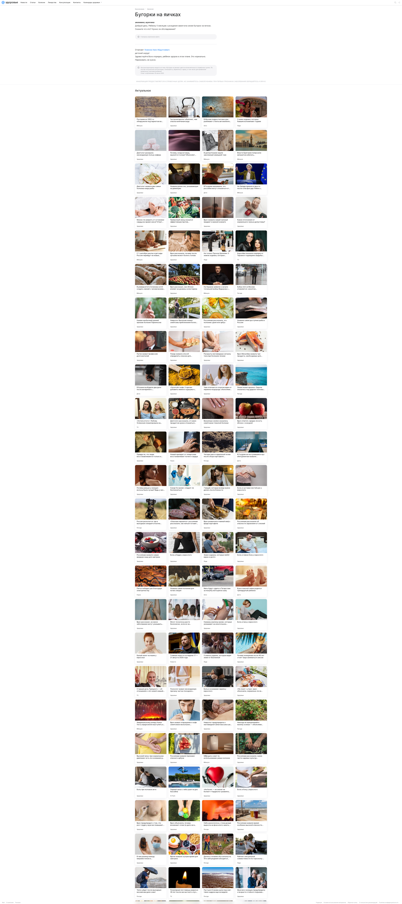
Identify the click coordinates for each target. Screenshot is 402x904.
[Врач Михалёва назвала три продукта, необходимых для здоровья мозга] (251, 346)
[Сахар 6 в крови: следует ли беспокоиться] (184, 480)
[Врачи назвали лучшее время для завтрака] (184, 849)
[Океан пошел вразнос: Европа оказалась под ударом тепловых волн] (251, 380)
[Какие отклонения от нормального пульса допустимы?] (251, 212)
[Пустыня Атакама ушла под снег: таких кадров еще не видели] (217, 883)
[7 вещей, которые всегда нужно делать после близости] (217, 480)
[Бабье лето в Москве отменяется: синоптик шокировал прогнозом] (251, 279)
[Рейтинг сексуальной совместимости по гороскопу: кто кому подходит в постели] (251, 849)
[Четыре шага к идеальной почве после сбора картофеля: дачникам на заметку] (217, 447)
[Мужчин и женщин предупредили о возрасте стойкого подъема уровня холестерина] (251, 883)
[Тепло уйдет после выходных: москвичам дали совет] (150, 883)
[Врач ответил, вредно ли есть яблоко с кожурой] (251, 413)
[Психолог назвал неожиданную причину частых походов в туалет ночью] (184, 682)
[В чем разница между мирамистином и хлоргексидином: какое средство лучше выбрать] (150, 849)
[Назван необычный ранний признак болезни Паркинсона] (150, 313)
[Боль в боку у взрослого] (251, 782)
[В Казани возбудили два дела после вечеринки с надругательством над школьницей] (150, 380)
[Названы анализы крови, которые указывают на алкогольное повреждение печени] (217, 614)
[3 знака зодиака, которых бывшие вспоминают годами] (251, 112)
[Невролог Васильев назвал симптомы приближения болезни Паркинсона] (184, 313)
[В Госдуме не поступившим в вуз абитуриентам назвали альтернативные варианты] (251, 447)
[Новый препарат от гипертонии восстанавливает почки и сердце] (184, 447)
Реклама (18, 902)
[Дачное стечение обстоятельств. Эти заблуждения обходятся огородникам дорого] (217, 849)
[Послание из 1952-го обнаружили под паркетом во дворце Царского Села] (150, 112)
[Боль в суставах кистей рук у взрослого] (251, 480)
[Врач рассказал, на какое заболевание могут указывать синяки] (150, 614)
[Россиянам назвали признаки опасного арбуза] (184, 749)
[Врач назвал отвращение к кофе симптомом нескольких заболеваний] (184, 715)
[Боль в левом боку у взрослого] (251, 547)
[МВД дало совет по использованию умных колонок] (217, 749)
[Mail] (3, 2)
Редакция (319, 902)
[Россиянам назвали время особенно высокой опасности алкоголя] (251, 816)
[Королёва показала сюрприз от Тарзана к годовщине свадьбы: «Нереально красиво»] (251, 246)
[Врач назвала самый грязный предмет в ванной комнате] (217, 212)
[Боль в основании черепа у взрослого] (217, 682)
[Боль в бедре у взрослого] (184, 547)
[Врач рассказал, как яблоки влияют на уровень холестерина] (184, 279)
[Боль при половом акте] (150, 782)
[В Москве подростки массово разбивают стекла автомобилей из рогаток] (217, 112)
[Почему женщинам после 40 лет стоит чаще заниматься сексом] (251, 648)
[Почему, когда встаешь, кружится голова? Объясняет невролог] (184, 145)
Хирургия (150, 9)
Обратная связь (352, 902)
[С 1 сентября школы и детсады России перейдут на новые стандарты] (150, 246)
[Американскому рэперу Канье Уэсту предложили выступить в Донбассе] (150, 715)
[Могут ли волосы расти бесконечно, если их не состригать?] (184, 614)
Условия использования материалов (335, 902)
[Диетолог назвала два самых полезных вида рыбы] (150, 179)
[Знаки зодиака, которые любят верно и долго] (217, 547)
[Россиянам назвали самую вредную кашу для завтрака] (150, 547)
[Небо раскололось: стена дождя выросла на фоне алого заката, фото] (217, 816)
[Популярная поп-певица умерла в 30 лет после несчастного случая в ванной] (184, 883)
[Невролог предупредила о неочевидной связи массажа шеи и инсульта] (217, 715)
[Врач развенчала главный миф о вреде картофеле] (217, 514)
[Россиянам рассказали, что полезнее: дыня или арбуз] (217, 313)
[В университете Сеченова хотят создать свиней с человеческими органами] (150, 279)
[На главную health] (11, 2)
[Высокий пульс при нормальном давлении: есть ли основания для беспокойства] (150, 749)
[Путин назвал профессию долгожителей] (150, 346)
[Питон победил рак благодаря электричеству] (150, 581)
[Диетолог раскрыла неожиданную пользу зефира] (150, 145)
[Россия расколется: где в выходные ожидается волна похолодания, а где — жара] (150, 514)
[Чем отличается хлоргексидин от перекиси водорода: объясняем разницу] (217, 380)
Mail (3, 902)
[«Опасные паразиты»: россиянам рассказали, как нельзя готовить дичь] (184, 514)
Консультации (139, 9)
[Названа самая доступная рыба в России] (251, 313)
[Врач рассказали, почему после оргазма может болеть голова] (184, 246)
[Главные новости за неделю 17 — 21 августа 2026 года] (184, 648)
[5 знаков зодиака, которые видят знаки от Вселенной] (217, 648)
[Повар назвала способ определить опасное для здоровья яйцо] (184, 346)
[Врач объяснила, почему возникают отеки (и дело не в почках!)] (184, 816)
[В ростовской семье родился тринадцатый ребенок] (251, 581)
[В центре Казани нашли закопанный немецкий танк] (217, 145)
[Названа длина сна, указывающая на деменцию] (184, 179)
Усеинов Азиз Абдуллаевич (157, 50)
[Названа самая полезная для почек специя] (184, 581)
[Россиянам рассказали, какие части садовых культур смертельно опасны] (251, 749)
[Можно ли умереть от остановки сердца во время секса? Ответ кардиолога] (150, 212)
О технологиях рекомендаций (368, 902)
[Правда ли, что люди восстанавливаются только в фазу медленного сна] (150, 447)
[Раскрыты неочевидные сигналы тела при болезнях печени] (217, 346)
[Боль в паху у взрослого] (251, 614)
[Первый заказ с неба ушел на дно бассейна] (184, 782)
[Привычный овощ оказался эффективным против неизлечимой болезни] (184, 212)
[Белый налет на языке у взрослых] (150, 648)
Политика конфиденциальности (388, 902)
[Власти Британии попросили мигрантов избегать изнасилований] (251, 145)
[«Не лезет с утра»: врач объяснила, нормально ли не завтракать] (251, 682)
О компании (10, 902)
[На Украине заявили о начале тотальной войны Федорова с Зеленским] (217, 279)
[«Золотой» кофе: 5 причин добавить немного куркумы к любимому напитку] (184, 380)
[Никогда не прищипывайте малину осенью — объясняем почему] (251, 715)
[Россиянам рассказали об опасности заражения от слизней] (251, 514)
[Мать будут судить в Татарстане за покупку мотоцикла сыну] (217, 581)
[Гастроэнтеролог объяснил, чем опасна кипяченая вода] (184, 112)
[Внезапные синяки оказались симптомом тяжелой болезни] (217, 413)
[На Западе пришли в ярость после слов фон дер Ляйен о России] (251, 179)
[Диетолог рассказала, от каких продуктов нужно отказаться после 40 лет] (184, 413)
